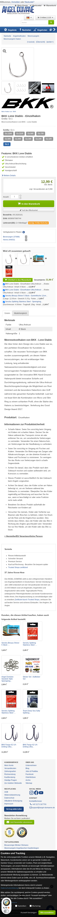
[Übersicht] (40, 42)
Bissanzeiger (9, 845)
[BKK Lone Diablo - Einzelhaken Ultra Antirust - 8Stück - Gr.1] (7, 88)
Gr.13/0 (8, 133)
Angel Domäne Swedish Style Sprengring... (7, 679)
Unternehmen (31, 765)
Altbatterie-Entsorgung (13, 801)
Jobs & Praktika (32, 771)
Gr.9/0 (30, 133)
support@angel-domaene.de (43, 808)
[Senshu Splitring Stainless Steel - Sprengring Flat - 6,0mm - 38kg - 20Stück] (11, 699)
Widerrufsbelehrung (12, 795)
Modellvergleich (20, 313)
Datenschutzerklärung (9, 888)
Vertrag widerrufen (14, 809)
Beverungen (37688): (11, 237)
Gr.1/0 (49, 139)
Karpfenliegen (33, 848)
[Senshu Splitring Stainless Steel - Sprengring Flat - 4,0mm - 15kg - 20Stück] (9, 271)
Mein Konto (22, 5)
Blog (27, 768)
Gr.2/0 (38, 139)
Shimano (24, 845)
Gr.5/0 (8, 139)
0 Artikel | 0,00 (46, 18)
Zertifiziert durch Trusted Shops (27, 600)
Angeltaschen (21, 848)
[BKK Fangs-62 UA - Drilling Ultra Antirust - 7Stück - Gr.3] (32, 733)
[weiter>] (50, 42)
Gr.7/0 (41, 133)
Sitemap (29, 783)
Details (7, 313)
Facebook (29, 774)
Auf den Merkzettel (30, 210)
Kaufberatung (9, 777)
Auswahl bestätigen (29, 912)
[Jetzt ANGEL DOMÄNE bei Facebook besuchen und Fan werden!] (31, 794)
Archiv (28, 780)
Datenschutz (9, 798)
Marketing (36, 906)
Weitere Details (10, 175)
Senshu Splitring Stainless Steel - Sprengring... (23, 302)
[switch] (6, 911)
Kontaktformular (35, 801)
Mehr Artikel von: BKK (8, 111)
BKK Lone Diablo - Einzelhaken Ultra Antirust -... (24, 290)
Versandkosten (10, 768)
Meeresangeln (10, 848)
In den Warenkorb (30, 203)
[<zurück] (30, 42)
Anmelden (15, 2)
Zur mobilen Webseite (13, 783)
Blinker (18, 845)
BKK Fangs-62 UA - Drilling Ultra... (9, 746)
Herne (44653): (9, 240)
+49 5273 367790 (39, 804)
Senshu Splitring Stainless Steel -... (30, 644)
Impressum (8, 804)
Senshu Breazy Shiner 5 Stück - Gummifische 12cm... (26, 296)
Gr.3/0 (28, 139)
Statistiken (22, 906)
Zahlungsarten (10, 771)
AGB (6, 792)
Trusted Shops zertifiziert (18, 567)
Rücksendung (9, 774)
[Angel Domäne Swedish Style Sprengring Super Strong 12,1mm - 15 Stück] (11, 665)
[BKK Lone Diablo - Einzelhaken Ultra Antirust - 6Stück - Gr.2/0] (24, 259)
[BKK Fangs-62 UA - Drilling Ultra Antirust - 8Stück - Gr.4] (11, 733)
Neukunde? (29, 2)
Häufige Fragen (10, 780)
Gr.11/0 (19, 133)
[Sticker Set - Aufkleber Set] (32, 665)
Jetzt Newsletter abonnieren (21, 822)
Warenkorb (51, 5)
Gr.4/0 (18, 139)
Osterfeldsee (31, 777)
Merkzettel (37, 5)
